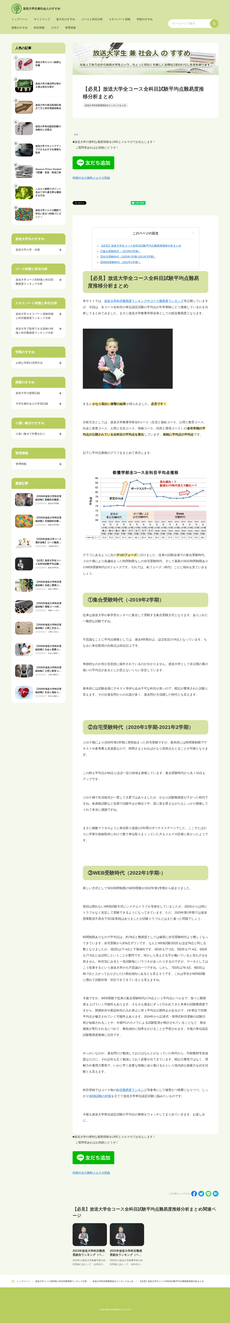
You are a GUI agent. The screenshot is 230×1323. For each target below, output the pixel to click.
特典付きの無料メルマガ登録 (91, 177)
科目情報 (39, 27)
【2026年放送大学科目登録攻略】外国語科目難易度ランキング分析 (48, 520)
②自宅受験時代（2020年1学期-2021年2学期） (128, 256)
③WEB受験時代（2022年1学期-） (120, 262)
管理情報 (70, 27)
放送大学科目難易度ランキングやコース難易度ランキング (144, 301)
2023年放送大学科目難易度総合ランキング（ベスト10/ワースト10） (89, 1254)
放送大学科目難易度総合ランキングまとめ (54, 568)
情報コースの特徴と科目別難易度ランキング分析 (54, 610)
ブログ (55, 27)
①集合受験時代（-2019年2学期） (120, 251)
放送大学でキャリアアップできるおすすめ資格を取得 (48, 149)
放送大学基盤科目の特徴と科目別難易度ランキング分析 (54, 503)
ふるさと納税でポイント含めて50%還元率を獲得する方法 (48, 192)
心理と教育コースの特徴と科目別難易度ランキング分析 (54, 675)
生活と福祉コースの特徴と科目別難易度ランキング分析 (54, 696)
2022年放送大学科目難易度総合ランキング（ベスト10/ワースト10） (126, 1254)
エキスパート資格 (119, 19)
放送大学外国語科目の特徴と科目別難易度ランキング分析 (54, 525)
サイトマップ (42, 19)
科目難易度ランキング (131, 1090)
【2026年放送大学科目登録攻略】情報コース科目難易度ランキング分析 (48, 606)
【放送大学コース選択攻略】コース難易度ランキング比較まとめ (54, 546)
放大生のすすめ (65, 19)
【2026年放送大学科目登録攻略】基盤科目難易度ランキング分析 (48, 499)
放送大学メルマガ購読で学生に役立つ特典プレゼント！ (48, 213)
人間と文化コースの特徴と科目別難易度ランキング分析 (54, 632)
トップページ (20, 19)
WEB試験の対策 (100, 1096)
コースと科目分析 (92, 19)
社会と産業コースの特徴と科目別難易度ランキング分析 (54, 653)
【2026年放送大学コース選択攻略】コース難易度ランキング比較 (48, 542)
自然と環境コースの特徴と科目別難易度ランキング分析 (54, 589)
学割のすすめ (145, 19)
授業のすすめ (20, 27)
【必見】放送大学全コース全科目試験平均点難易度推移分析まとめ (140, 245)
